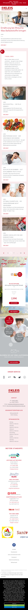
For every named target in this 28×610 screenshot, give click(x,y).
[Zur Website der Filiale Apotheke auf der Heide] (14, 456)
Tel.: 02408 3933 (14, 484)
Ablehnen (14, 603)
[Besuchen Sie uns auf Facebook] (14, 545)
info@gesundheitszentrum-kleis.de (16, 404)
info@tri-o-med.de (14, 522)
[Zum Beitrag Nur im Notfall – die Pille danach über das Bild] (14, 93)
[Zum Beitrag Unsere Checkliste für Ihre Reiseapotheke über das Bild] (14, 224)
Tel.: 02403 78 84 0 (14, 519)
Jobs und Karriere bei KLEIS (14, 554)
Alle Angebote (14, 311)
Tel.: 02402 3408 (14, 465)
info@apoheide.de (14, 469)
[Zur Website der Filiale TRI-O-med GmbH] (14, 510)
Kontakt (14, 549)
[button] (26, 286)
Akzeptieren (14, 605)
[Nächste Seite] (24, 253)
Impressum (14, 557)
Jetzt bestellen (14, 303)
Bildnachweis (14, 562)
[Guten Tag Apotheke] (7, 532)
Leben (2, 34)
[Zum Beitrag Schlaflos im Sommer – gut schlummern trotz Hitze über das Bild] (14, 158)
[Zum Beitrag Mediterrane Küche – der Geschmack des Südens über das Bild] (14, 125)
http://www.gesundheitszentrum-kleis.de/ (16, 406)
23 (20, 253)
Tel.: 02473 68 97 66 (14, 502)
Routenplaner (14, 552)
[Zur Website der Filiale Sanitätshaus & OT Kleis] (14, 493)
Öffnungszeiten (6, 2)
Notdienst (16, 2)
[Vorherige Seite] (4, 253)
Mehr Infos (14, 607)
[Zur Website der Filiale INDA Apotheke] (14, 475)
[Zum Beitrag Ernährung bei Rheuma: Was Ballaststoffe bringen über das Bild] (14, 19)
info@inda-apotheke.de (14, 488)
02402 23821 (15, 1)
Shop (20, 2)
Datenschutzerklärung (14, 559)
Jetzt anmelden (14, 362)
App (12, 2)
